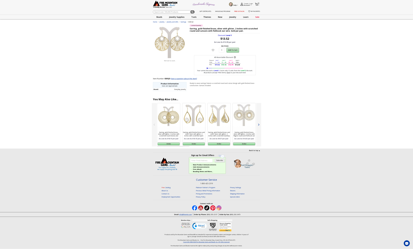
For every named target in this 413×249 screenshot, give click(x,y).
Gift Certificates (205, 11)
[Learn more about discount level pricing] (234, 57)
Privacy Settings (235, 187)
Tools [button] (193, 17)
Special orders (235, 197)
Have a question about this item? (184, 78)
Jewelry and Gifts (172, 22)
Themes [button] (207, 17)
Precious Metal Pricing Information (208, 191)
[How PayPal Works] (225, 227)
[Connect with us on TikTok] (207, 208)
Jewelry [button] (232, 17)
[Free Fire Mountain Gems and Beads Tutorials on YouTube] (201, 208)
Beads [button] (159, 17)
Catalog (166, 187)
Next (258, 124)
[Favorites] (213, 50)
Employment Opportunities (171, 197)
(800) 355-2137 (212, 214)
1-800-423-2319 (206, 183)
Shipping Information (237, 194)
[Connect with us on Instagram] (219, 208)
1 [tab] (158, 147)
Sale (257, 17)
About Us (165, 191)
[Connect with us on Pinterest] (213, 208)
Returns (232, 191)
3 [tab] (225, 147)
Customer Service (206, 179)
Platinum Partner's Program (205, 187)
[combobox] (174, 12)
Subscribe (219, 160)
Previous (154, 124)
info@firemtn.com (185, 214)
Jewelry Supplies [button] (176, 17)
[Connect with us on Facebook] (195, 208)
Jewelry (161, 22)
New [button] (220, 17)
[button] (199, 225)
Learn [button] (245, 17)
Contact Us (165, 194)
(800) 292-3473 (235, 214)
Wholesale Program (222, 11)
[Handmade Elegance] (203, 4)
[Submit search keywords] (192, 12)
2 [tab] (191, 147)
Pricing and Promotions (204, 194)
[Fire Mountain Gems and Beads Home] (165, 4)
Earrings (183, 22)
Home (155, 22)
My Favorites (255, 11)
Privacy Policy (200, 197)
